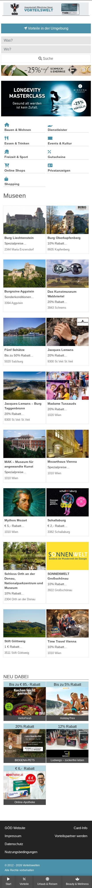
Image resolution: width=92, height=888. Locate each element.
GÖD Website (15, 828)
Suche (48, 58)
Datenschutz (14, 844)
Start (8, 883)
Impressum (13, 836)
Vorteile (24, 883)
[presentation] (5, 99)
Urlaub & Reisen (47, 883)
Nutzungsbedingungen (21, 852)
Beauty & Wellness (77, 883)
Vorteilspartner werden (71, 836)
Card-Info (80, 828)
